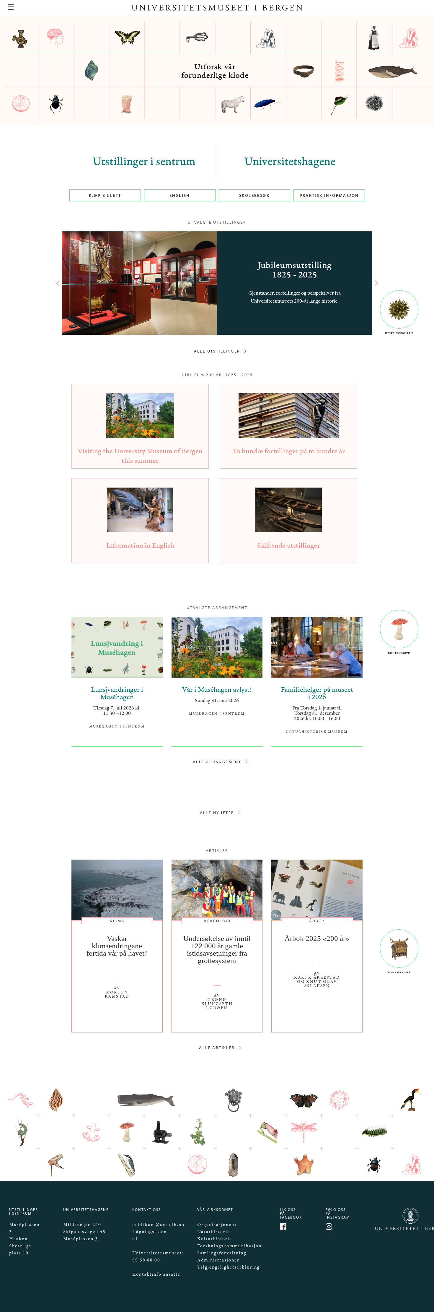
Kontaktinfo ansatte (156, 1274)
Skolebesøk (254, 195)
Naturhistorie (213, 1232)
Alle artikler (217, 1047)
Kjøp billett (105, 195)
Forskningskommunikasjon (229, 1246)
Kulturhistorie (214, 1239)
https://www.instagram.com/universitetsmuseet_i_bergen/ (330, 1227)
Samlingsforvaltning (221, 1253)
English (179, 195)
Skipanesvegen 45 (84, 1232)
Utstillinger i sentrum (144, 162)
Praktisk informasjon (329, 195)
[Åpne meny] (10, 7)
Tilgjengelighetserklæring (228, 1267)
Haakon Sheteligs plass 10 (20, 1246)
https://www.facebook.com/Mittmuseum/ (284, 1227)
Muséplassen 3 (80, 1239)
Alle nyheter (217, 813)
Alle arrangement (217, 762)
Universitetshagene (289, 162)
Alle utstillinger (217, 351)
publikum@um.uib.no (158, 1225)
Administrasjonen (218, 1260)
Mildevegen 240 (82, 1225)
